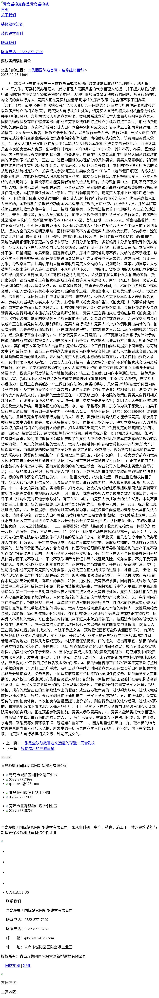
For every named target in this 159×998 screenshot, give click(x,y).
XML (27, 965)
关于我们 (14, 851)
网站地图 (12, 965)
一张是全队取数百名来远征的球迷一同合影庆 (58, 743)
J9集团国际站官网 (43, 70)
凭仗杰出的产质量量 (37, 748)
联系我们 (14, 883)
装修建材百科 (73, 70)
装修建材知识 (19, 861)
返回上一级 (6, 757)
